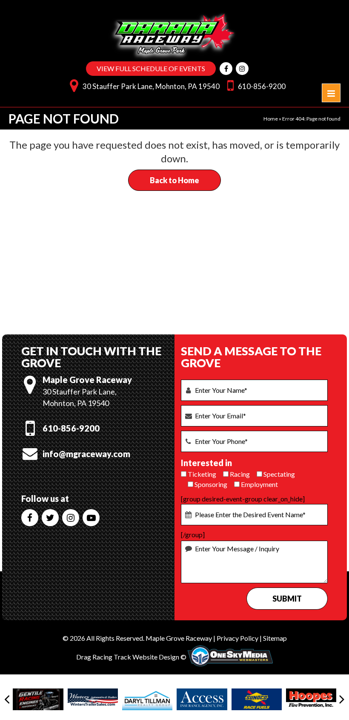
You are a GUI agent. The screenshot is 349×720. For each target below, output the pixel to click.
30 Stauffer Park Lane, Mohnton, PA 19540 (151, 86)
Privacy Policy (237, 638)
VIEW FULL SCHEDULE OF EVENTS (151, 68)
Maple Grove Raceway (179, 638)
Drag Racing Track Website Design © (131, 657)
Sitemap (275, 638)
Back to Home (174, 180)
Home (270, 118)
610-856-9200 (262, 86)
